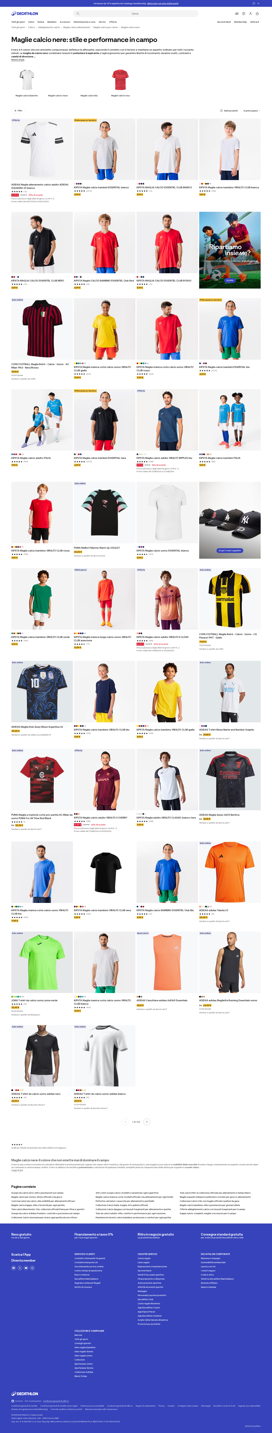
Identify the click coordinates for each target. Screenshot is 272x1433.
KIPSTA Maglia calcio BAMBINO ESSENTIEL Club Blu (165, 910)
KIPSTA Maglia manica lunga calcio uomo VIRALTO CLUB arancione (103, 639)
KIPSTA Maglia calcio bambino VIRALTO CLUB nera (102, 910)
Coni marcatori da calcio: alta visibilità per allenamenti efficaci (43, 1201)
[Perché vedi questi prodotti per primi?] (221, 110)
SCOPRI (230, 280)
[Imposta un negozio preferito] (236, 13)
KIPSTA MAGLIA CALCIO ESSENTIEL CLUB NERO (38, 280)
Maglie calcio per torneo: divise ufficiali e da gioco (36, 1197)
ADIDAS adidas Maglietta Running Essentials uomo (228, 1000)
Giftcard (254, 22)
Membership (240, 22)
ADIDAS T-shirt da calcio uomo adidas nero (35, 1093)
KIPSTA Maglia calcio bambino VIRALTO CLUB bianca (229, 187)
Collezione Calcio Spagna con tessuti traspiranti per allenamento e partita (133, 1209)
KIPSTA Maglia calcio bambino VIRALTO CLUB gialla (166, 729)
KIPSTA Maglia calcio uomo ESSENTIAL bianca (163, 550)
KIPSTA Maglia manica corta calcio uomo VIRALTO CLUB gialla (102, 369)
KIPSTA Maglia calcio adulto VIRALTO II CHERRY (101, 817)
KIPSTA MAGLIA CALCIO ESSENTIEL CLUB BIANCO (165, 187)
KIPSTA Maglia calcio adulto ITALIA (31, 458)
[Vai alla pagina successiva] (147, 1122)
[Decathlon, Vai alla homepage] (24, 14)
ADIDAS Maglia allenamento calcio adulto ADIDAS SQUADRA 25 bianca (40, 186)
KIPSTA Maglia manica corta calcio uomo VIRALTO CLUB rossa (165, 369)
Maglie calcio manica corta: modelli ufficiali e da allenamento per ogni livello (134, 1197)
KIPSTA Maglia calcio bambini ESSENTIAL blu (224, 367)
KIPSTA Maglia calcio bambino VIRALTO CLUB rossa (40, 550)
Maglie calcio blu (89, 95)
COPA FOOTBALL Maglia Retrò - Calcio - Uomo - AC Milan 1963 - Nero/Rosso (40, 366)
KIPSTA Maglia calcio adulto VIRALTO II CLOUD (163, 637)
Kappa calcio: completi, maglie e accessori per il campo (208, 1213)
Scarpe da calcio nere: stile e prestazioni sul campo (37, 1193)
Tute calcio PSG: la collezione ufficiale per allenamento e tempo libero (215, 1193)
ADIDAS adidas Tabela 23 (213, 910)
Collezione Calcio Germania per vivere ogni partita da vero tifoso (44, 1217)
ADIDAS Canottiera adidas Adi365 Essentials (162, 1000)
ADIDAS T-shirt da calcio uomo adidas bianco (100, 1093)
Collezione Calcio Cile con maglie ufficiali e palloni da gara (209, 1201)
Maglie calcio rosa (120, 95)
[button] (53, 199)
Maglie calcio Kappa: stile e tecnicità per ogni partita (38, 1205)
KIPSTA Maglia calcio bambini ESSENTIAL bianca (101, 187)
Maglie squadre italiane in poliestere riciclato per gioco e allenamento (215, 1197)
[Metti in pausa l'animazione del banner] (254, 3)
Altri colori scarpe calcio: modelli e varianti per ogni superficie (127, 1193)
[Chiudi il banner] (258, 3)
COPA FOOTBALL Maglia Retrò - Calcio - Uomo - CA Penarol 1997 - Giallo (228, 636)
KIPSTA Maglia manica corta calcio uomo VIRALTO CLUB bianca (102, 1002)
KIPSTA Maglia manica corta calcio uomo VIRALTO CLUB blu (40, 912)
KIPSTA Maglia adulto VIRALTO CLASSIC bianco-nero (166, 817)
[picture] (42, 149)
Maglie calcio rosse (58, 95)
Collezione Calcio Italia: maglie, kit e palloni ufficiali (122, 1205)
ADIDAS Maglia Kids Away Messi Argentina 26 (37, 726)
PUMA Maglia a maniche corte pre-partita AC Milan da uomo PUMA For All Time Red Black (42, 816)
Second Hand (224, 22)
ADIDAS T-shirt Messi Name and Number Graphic (226, 729)
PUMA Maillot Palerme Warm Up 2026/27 (97, 547)
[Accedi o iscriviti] (250, 13)
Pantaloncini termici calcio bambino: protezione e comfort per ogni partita (133, 1217)
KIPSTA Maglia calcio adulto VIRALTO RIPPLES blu (164, 458)
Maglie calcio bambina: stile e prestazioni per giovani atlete (210, 1205)
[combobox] (252, 110)
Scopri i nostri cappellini (230, 550)
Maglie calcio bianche (27, 95)
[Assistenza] (243, 13)
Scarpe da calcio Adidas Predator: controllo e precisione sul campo (45, 1213)
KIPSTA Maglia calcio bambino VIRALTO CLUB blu (101, 729)
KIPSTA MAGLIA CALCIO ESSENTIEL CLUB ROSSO (164, 280)
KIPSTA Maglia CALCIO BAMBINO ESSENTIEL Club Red (104, 280)
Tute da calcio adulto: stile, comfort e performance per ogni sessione (131, 1213)
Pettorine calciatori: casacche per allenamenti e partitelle (125, 1201)
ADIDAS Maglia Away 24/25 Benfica (219, 814)
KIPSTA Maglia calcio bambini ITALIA (219, 458)
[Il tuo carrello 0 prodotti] (257, 13)
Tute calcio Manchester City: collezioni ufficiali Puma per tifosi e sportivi (47, 1209)
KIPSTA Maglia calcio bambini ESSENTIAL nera (100, 458)
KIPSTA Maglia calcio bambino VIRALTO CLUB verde (40, 637)
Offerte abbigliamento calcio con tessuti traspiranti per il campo (212, 1209)
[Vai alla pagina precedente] (125, 1122)
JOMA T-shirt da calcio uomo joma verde (34, 1000)
